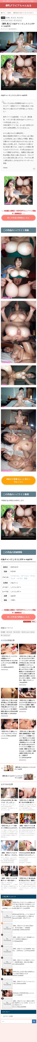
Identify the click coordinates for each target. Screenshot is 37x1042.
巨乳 (8, 17)
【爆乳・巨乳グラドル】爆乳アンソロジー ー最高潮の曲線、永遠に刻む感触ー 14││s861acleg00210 (23, 962)
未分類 (3, 17)
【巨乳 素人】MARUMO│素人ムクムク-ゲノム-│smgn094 (23, 994)
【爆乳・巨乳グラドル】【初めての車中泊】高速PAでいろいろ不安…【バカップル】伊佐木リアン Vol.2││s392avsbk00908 (23, 1003)
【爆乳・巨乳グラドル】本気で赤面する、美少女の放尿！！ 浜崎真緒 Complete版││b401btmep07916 (22, 927)
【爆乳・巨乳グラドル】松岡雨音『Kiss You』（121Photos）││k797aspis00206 (23, 949)
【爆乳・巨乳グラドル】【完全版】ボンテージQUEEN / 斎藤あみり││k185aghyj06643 (23, 939)
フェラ (14, 17)
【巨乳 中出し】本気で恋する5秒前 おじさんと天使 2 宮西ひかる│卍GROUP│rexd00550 (23, 973)
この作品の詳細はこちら (19, 218)
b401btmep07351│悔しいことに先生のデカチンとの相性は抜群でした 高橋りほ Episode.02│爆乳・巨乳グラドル (23, 916)
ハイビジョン (18, 20)
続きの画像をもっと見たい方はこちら (19, 480)
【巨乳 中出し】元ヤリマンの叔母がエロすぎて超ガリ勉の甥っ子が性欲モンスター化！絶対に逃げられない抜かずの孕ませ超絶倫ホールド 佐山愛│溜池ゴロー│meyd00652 (18, 905)
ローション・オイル (7, 20)
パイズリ (21, 17)
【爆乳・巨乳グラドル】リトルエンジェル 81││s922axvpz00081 (23, 982)
